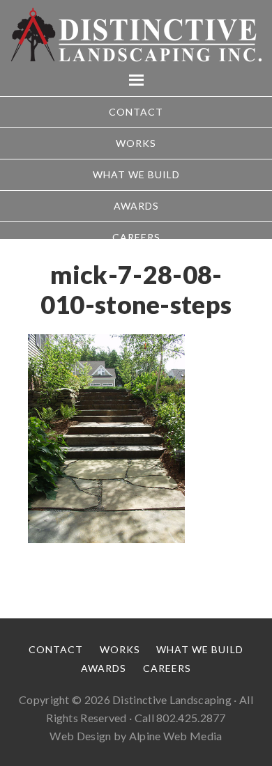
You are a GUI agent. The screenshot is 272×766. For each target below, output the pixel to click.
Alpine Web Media (175, 735)
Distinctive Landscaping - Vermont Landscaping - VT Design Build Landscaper (136, 35)
